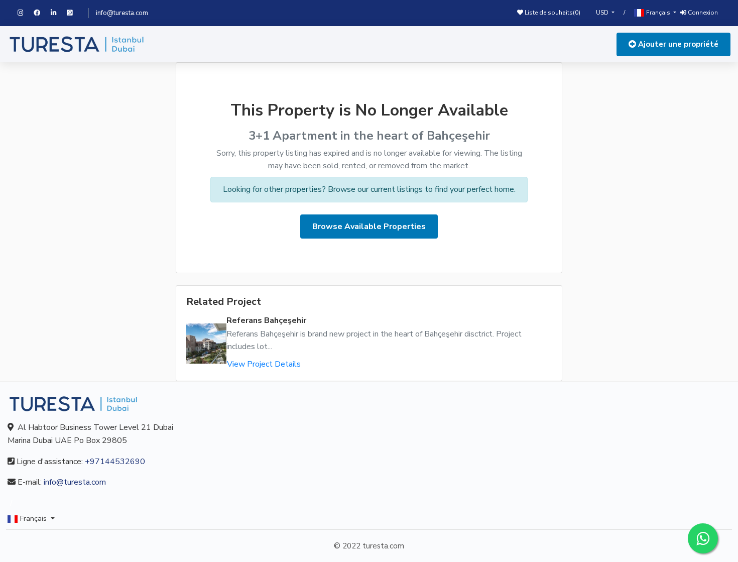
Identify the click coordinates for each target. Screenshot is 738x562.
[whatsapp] (74, 13)
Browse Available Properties (369, 226)
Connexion (702, 13)
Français (658, 13)
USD (603, 13)
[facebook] (42, 13)
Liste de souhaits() (551, 13)
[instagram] (26, 13)
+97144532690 (115, 461)
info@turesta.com (122, 13)
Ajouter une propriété (677, 44)
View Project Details (264, 364)
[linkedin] (59, 13)
